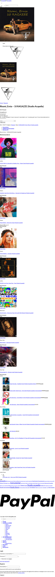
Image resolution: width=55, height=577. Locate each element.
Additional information (8, 128)
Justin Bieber (30, 483)
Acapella (3, 481)
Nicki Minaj (6, 485)
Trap (6, 535)
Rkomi (29, 124)
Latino (6, 529)
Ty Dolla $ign (44, 487)
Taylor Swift (27, 487)
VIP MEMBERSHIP (7, 537)
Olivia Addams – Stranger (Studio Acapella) (10, 253)
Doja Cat (45, 481)
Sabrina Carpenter (14, 485)
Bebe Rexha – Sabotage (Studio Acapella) (9, 342)
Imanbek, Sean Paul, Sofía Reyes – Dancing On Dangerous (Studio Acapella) (17, 193)
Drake (49, 481)
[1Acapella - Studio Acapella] (5, 0)
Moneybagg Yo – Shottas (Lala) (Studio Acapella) (11, 372)
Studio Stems (14, 487)
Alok (7, 481)
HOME (4, 521)
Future (9, 483)
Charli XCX (30, 481)
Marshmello (42, 483)
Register (2, 575)
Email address (3, 566)
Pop (6, 530)
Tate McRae (23, 487)
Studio (25, 485)
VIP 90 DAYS (8, 538)
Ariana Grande (10, 481)
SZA (20, 487)
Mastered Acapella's (49, 483)
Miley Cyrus (2, 485)
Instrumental (15, 483)
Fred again (5, 483)
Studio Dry (43, 485)
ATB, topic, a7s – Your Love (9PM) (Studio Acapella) (14, 477)
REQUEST (5, 544)
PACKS (4, 540)
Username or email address (6, 553)
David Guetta (35, 481)
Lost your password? (4, 561)
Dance (6, 524)
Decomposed (41, 481)
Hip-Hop (7, 528)
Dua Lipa (51, 481)
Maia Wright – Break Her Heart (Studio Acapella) (11, 222)
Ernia (26, 124)
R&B (6, 531)
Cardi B (26, 481)
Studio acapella (34, 124)
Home (1, 103)
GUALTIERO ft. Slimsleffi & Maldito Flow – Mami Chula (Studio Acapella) (17, 163)
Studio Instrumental (5, 487)
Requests (6, 103)
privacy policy (21, 572)
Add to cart (3, 122)
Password (2, 556)
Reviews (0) (5, 129)
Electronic (7, 526)
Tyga (47, 487)
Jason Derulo (23, 483)
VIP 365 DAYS (8, 539)
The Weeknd (32, 487)
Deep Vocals (8, 525)
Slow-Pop (7, 534)
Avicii (24, 481)
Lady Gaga (35, 483)
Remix (10, 485)
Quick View (2, 158)
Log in (10, 558)
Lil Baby (38, 483)
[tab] (29, 127)
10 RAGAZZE (21, 124)
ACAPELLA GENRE (7, 523)
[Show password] (18, 556)
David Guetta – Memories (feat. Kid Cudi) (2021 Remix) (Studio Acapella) (16, 312)
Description (6, 127)
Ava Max (21, 481)
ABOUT (5, 542)
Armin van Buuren (16, 481)
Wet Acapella (51, 487)
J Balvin (26, 483)
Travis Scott (40, 487)
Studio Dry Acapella (49, 485)
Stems (22, 485)
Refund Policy (8, 543)
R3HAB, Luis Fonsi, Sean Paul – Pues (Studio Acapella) (12, 283)
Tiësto (36, 487)
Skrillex (19, 485)
